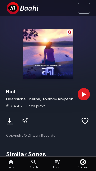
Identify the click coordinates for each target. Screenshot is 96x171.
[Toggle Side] (84, 8)
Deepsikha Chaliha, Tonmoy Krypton (39, 99)
